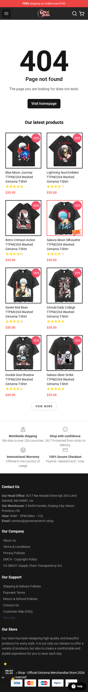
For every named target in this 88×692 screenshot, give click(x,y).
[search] (74, 13)
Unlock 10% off (9, 672)
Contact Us (11, 605)
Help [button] (80, 686)
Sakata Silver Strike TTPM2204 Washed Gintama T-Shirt (60, 379)
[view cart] (81, 13)
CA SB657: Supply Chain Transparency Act (32, 565)
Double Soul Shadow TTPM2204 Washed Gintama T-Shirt (19, 379)
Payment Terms (14, 592)
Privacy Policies (14, 553)
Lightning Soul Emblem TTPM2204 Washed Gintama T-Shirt (63, 177)
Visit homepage (44, 103)
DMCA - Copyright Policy (20, 559)
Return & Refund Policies (20, 599)
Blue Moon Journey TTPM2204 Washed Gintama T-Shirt (19, 177)
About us (9, 540)
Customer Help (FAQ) (18, 611)
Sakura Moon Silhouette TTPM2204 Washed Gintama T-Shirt (63, 244)
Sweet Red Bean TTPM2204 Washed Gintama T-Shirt (19, 312)
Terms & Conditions (16, 547)
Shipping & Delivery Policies (22, 586)
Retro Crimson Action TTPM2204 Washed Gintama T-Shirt (20, 244)
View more (44, 406)
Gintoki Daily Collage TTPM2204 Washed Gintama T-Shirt (61, 312)
